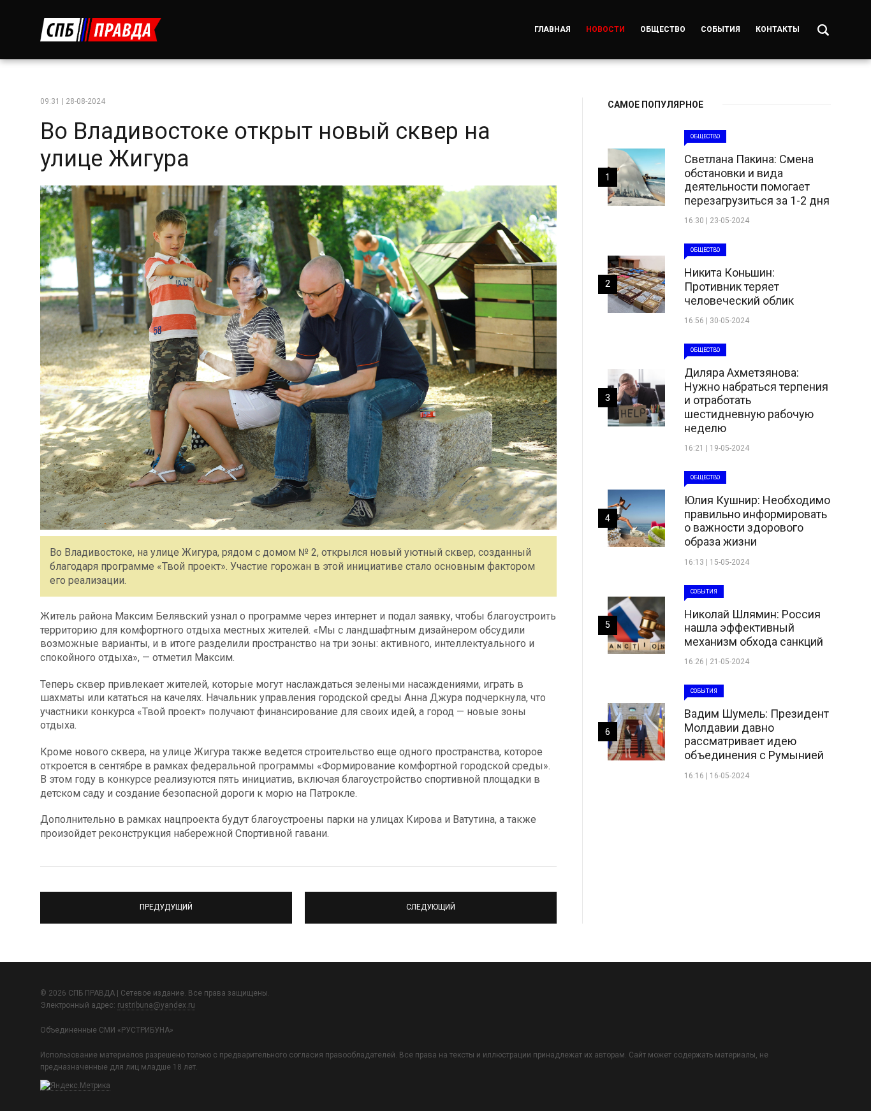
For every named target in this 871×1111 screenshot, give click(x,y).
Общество (662, 29)
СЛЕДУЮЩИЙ (431, 902)
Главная (552, 29)
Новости (605, 29)
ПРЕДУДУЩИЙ (166, 902)
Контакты (778, 29)
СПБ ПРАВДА (100, 29)
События (720, 29)
